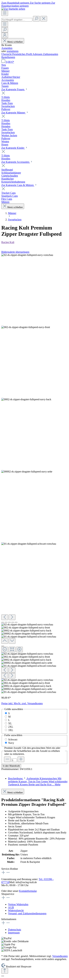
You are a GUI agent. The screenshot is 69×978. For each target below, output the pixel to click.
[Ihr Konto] (4, 35)
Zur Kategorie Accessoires (15, 162)
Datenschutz (14, 929)
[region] (34, 474)
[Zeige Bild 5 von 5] (16, 622)
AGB (11, 907)
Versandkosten (60, 956)
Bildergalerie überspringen (15, 252)
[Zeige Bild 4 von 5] (12, 622)
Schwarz (12, 739)
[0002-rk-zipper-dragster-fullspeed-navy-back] (26, 399)
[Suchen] (36, 18)
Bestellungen (8, 57)
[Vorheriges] (4, 617)
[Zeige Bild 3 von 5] (9, 622)
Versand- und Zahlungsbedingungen (27, 913)
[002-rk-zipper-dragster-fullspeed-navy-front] (25, 327)
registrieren (12, 51)
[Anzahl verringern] (7, 759)
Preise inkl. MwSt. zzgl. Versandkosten (22, 703)
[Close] (2, 646)
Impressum (14, 932)
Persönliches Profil (22, 54)
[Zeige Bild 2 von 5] (6, 622)
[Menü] (4, 13)
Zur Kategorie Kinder (13, 147)
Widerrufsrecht (16, 910)
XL (10, 723)
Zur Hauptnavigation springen (28, 4)
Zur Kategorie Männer (13, 112)
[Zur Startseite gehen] (13, 8)
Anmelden (6, 48)
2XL (10, 726)
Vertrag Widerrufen (18, 904)
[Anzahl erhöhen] (21, 759)
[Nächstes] (12, 617)
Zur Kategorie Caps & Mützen (17, 185)
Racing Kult (7, 242)
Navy (11, 742)
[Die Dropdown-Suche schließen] (43, 18)
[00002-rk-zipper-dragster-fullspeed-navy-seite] (26, 471)
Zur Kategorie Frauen (13, 89)
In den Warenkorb (11, 766)
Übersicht (6, 54)
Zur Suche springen (40, 2)
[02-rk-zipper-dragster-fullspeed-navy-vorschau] (27, 255)
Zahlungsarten (50, 54)
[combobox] (16, 19)
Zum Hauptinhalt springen (15, 2)
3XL (10, 730)
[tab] (37, 781)
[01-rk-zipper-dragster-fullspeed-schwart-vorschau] (28, 543)
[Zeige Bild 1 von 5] (2, 622)
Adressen (37, 54)
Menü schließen (15, 42)
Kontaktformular (28, 891)
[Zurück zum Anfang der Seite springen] (4, 971)
